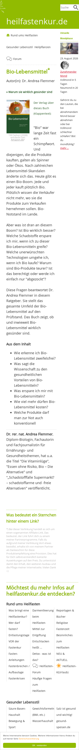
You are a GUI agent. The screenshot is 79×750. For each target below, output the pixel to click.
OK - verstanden (39, 745)
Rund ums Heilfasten (24, 35)
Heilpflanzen (43, 47)
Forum (17, 59)
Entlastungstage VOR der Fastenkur (19, 641)
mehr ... (64, 148)
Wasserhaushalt (42, 721)
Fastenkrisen (17, 678)
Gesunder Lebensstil (19, 47)
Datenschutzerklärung (29, 738)
